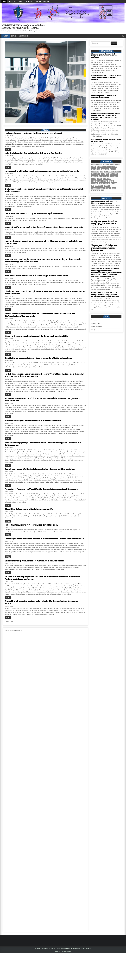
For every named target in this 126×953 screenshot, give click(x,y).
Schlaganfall (98, 186)
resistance (114, 183)
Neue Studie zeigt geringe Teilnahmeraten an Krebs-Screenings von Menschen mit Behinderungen (43, 443)
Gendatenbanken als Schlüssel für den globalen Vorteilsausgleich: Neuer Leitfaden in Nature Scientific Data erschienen (105, 116)
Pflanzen (111, 181)
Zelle (102, 190)
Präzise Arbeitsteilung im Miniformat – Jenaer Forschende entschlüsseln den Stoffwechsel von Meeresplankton (40, 314)
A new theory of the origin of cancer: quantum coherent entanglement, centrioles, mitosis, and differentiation (105, 294)
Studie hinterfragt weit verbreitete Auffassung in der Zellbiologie (34, 560)
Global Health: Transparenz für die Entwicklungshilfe (29, 509)
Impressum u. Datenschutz (42, 1)
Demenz (115, 167)
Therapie (108, 188)
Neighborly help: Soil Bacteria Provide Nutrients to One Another (33, 153)
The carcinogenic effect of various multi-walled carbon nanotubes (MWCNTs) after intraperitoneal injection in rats (104, 248)
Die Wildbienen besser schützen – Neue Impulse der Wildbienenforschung (38, 358)
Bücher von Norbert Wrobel (13, 630)
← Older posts (9, 621)
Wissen (20, 1)
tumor (114, 188)
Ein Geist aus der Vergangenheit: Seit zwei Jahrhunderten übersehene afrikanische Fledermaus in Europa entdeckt (42, 577)
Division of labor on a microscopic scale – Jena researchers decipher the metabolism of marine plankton (45, 292)
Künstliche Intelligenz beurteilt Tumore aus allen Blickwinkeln (33, 420)
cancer (93, 167)
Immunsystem (113, 174)
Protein (101, 183)
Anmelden (94, 320)
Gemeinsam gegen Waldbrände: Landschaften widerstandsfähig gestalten (40, 469)
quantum (107, 183)
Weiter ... (8, 149)
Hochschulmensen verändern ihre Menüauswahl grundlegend (33, 133)
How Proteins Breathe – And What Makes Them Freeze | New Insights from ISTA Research (106, 78)
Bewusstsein (107, 164)
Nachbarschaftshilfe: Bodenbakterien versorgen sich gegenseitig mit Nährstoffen (42, 171)
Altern (93, 164)
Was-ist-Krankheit (23, 36)
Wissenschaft (12, 1)
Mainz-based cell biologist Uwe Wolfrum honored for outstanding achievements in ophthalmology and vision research (43, 260)
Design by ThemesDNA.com (63, 951)
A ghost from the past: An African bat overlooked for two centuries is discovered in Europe (42, 602)
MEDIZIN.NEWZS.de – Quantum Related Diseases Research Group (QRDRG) (23, 26)
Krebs (107, 176)
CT (110, 167)
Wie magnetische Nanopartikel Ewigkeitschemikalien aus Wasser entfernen (104, 56)
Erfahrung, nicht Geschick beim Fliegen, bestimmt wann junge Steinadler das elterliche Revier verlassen (44, 190)
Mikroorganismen (96, 181)
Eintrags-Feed (95, 323)
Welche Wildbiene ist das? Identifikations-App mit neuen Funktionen (36, 275)
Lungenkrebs (114, 176)
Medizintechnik (107, 179)
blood (113, 164)
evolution (113, 169)
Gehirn (93, 174)
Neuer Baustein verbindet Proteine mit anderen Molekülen (31, 524)
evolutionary (95, 171)
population (94, 183)
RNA (93, 186)
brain (118, 164)
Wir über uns (28, 1)
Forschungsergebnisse (114, 171)
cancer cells (100, 167)
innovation (94, 176)
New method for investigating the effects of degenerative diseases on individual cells (44, 227)
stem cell (106, 186)
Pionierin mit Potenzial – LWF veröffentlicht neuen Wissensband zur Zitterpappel (41, 489)
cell (107, 167)
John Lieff (101, 176)
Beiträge (13, 36)
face (102, 171)
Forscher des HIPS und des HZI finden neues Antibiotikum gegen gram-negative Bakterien (104, 223)
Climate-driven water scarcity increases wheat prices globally (34, 213)
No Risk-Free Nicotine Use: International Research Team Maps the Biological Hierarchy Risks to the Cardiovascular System (44, 375)
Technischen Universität (98, 188)
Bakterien (99, 164)
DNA (99, 169)
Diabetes (94, 169)
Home (4, 1)
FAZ (105, 171)
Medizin (99, 179)
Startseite (5, 36)
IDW (107, 174)
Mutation (105, 181)
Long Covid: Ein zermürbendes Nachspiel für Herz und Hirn (106, 140)
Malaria (94, 179)
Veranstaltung (95, 190)
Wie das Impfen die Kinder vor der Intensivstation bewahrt (103, 97)
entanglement (105, 169)
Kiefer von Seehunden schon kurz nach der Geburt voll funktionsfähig (36, 336)
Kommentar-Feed (96, 326)
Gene (98, 174)
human (103, 174)
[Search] (123, 36)
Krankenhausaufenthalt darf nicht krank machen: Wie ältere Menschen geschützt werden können (42, 399)
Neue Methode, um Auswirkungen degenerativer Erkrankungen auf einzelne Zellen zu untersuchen (43, 242)
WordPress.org (95, 330)
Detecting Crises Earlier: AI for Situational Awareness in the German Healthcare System (44, 538)
